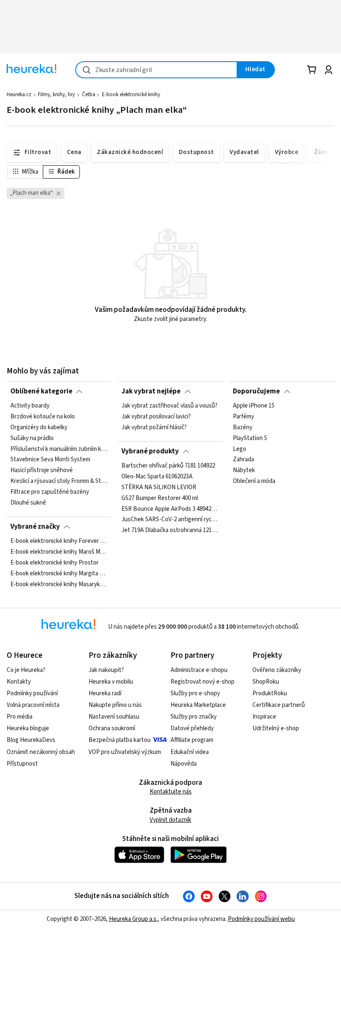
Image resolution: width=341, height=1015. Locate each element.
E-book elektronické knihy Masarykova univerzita (59, 584)
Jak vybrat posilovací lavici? (156, 417)
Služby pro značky (193, 716)
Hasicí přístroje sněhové (41, 471)
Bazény (242, 427)
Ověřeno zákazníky (276, 670)
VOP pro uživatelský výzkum (125, 752)
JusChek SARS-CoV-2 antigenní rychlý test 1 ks (170, 520)
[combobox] (156, 69)
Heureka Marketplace (198, 705)
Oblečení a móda (254, 482)
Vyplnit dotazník (170, 820)
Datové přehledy (192, 728)
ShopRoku (265, 681)
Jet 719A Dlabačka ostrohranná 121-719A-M (170, 530)
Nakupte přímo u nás (115, 705)
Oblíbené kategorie (41, 391)
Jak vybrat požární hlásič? (154, 427)
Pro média (19, 716)
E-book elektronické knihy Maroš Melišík (59, 552)
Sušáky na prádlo (32, 438)
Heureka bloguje (28, 728)
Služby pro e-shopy (195, 693)
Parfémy (243, 417)
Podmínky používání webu (261, 919)
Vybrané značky (35, 527)
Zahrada (243, 460)
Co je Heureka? (26, 670)
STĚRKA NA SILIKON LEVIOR (158, 487)
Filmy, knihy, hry (56, 94)
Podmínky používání (32, 693)
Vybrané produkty (150, 451)
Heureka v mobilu (111, 681)
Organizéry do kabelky (38, 427)
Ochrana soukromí (112, 728)
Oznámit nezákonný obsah (41, 752)
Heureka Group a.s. (133, 919)
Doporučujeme (256, 391)
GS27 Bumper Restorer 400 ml (159, 498)
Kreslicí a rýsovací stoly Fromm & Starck (59, 482)
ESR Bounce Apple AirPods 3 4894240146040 (170, 509)
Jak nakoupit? (106, 670)
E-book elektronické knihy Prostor (54, 563)
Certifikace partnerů (278, 705)
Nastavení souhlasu (114, 716)
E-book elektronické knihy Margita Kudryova (59, 574)
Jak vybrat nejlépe (150, 391)
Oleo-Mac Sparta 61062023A (157, 477)
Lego (239, 449)
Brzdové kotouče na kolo (42, 417)
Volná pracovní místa (33, 705)
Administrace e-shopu (198, 670)
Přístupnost (22, 763)
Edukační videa (189, 752)
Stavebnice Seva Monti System (50, 460)
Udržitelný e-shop (275, 728)
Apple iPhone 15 (253, 406)
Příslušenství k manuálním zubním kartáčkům (59, 449)
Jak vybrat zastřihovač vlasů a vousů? (169, 406)
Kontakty (19, 681)
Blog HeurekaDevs (31, 740)
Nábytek (244, 471)
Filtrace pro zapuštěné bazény (49, 492)
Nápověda (183, 763)
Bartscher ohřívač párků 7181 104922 (168, 466)
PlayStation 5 (250, 438)
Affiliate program (191, 740)
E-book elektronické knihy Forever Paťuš (59, 541)
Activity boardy (29, 406)
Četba (88, 94)
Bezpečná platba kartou (120, 740)
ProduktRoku (269, 693)
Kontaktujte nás (171, 791)
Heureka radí (105, 693)
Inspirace (264, 716)
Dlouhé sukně (28, 503)
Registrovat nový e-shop (202, 681)
